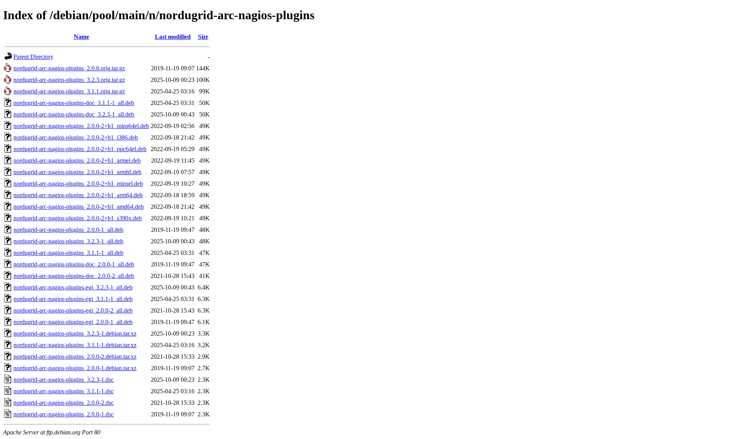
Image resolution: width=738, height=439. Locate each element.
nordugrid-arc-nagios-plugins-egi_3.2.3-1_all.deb (73, 287)
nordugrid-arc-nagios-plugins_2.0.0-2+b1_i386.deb (75, 137)
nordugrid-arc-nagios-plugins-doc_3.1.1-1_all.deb (73, 103)
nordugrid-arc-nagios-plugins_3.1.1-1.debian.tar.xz (74, 345)
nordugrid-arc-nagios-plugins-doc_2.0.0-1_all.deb (73, 264)
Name (81, 36)
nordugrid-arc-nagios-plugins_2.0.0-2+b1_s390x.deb (77, 218)
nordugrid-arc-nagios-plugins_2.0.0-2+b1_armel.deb (77, 160)
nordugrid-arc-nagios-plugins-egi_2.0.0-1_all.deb (73, 322)
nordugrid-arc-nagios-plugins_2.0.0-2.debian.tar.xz (74, 356)
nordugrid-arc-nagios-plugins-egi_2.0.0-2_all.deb (73, 310)
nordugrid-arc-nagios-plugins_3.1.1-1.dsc (63, 391)
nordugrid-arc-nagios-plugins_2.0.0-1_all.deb (68, 229)
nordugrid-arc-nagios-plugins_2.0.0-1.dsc (63, 414)
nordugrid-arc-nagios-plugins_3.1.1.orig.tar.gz (69, 91)
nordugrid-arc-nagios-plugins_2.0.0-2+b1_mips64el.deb (81, 126)
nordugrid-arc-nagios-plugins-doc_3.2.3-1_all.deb (73, 114)
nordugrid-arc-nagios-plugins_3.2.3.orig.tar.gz (69, 79)
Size (203, 36)
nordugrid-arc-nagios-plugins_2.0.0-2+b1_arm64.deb (78, 195)
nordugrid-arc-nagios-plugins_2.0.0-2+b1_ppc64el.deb (79, 149)
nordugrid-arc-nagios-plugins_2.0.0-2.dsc (63, 402)
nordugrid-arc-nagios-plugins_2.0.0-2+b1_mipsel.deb (78, 183)
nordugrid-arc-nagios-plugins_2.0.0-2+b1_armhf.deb (77, 172)
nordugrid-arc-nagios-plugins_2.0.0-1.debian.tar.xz (74, 368)
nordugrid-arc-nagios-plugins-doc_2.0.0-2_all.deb (73, 276)
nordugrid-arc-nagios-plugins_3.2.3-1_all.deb (68, 241)
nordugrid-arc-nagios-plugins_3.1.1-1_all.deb (68, 252)
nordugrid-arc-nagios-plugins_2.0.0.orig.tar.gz (69, 68)
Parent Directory (33, 56)
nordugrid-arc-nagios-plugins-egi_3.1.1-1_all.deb (73, 299)
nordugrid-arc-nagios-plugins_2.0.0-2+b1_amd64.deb (78, 206)
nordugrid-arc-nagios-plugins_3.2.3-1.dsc (63, 379)
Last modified (173, 36)
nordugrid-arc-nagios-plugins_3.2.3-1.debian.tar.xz (74, 333)
